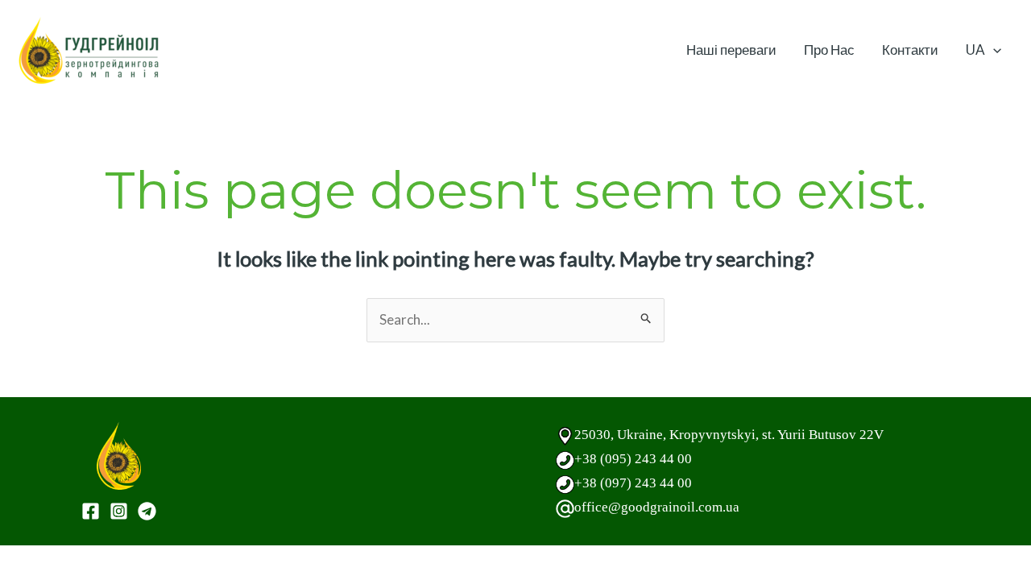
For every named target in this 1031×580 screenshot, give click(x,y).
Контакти (910, 49)
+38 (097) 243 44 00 (633, 483)
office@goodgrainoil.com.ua (656, 507)
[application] (993, 50)
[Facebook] (90, 511)
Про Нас (829, 49)
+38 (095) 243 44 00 (633, 458)
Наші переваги (731, 49)
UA (975, 49)
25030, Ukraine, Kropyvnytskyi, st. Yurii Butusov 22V (729, 434)
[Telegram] (147, 511)
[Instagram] (119, 511)
